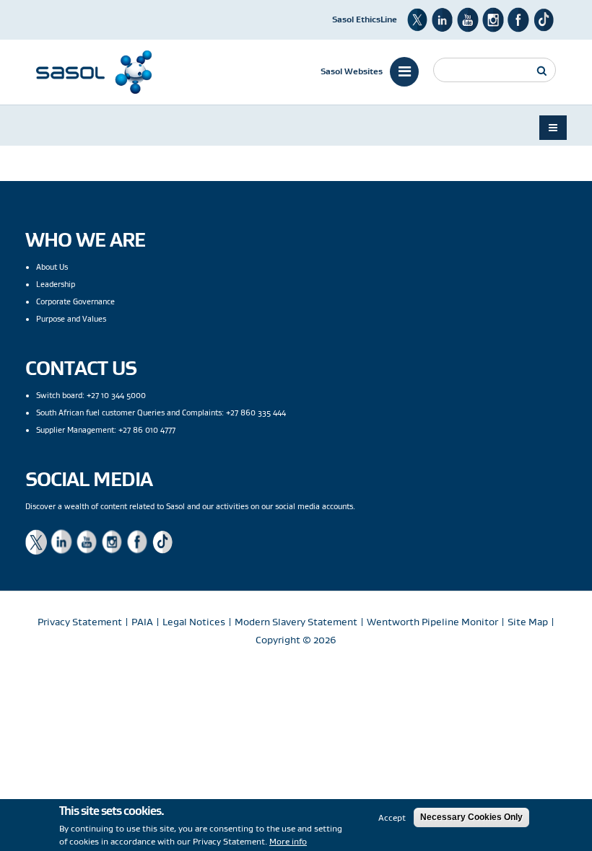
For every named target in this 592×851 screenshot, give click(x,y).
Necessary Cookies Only (471, 817)
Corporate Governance (75, 301)
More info (288, 841)
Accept (392, 817)
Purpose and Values (71, 319)
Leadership (55, 284)
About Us (52, 267)
